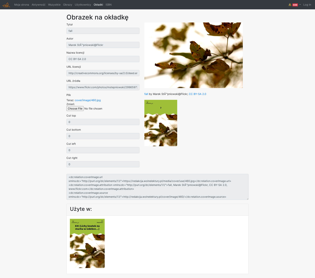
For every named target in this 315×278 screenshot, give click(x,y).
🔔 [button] (292, 4)
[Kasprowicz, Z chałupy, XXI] (87, 243)
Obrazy (67, 4)
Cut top (71, 115)
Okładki (98, 4)
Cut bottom (73, 129)
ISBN (109, 4)
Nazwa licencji (75, 52)
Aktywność (38, 4)
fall (146, 94)
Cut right (71, 157)
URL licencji (73, 66)
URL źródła (73, 80)
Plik (68, 95)
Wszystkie (54, 4)
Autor (69, 38)
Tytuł (69, 24)
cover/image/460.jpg (88, 100)
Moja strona (21, 4)
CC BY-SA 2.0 (197, 94)
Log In (307, 4)
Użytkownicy (83, 4)
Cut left (71, 143)
